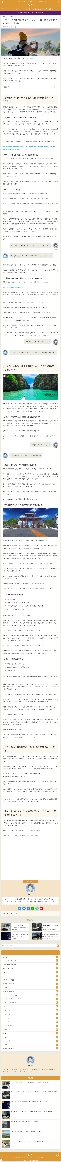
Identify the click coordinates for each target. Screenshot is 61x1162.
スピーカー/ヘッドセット (12, 1029)
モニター (7, 1010)
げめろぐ (30, 4)
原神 (6, 1044)
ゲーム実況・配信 (8, 991)
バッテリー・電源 (8, 980)
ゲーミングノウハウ (9, 1048)
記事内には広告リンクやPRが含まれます (30, 13)
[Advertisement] (30, 862)
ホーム (6, 16)
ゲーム (5, 1033)
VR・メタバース (6, 9)
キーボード (8, 1022)
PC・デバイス (17, 9)
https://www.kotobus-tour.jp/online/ (13, 287)
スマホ (5, 987)
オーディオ (26, 9)
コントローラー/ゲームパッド (13, 999)
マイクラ (7, 1041)
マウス (7, 1018)
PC (6, 1006)
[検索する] (58, 945)
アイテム (7, 1014)
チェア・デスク (9, 1026)
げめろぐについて (37, 9)
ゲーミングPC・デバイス (11, 995)
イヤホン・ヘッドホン (11, 960)
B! (28, 908)
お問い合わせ (49, 9)
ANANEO (5, 198)
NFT (4, 976)
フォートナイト (9, 1037)
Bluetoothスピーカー (10, 964)
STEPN (5, 972)
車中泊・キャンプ (8, 984)
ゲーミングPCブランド (11, 1002)
